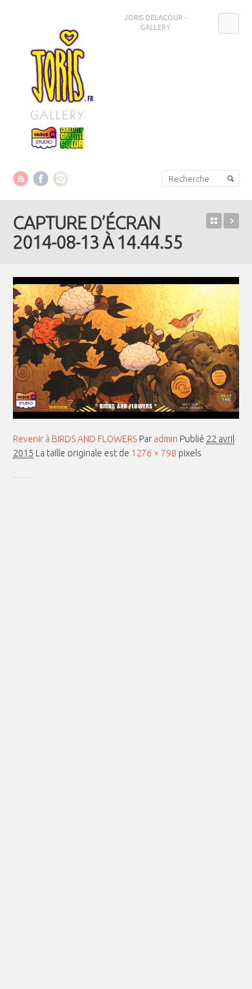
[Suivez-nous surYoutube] (20, 178)
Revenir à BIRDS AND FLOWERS (75, 439)
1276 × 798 (153, 453)
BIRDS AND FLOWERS (231, 220)
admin (166, 439)
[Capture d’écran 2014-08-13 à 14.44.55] (126, 348)
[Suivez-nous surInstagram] (60, 178)
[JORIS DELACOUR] (58, 86)
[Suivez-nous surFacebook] (40, 178)
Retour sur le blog (214, 220)
